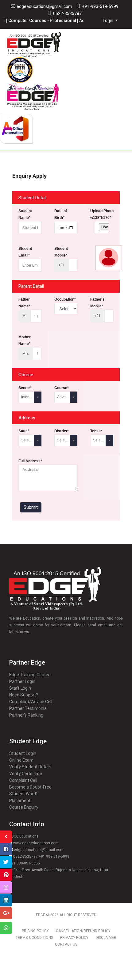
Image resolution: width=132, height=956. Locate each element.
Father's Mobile (97, 302)
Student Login (22, 753)
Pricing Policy (35, 931)
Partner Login (22, 681)
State (23, 431)
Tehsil (96, 431)
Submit (31, 507)
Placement (19, 800)
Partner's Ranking (26, 715)
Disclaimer (105, 937)
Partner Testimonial (28, 708)
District (61, 431)
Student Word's (24, 793)
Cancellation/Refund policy (83, 931)
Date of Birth (60, 214)
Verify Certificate (25, 773)
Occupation (65, 299)
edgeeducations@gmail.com (44, 6)
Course (61, 388)
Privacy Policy (74, 937)
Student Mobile (61, 251)
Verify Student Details (30, 766)
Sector (25, 388)
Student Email (25, 251)
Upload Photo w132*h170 (102, 214)
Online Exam (21, 760)
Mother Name (24, 340)
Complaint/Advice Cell (30, 701)
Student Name (25, 214)
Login (108, 20)
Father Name (24, 302)
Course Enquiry (23, 807)
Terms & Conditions (34, 937)
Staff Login (20, 688)
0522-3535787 (67, 13)
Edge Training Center (29, 674)
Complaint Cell (23, 780)
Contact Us (66, 944)
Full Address (30, 461)
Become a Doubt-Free (30, 787)
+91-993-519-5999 (100, 6)
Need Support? (23, 694)
